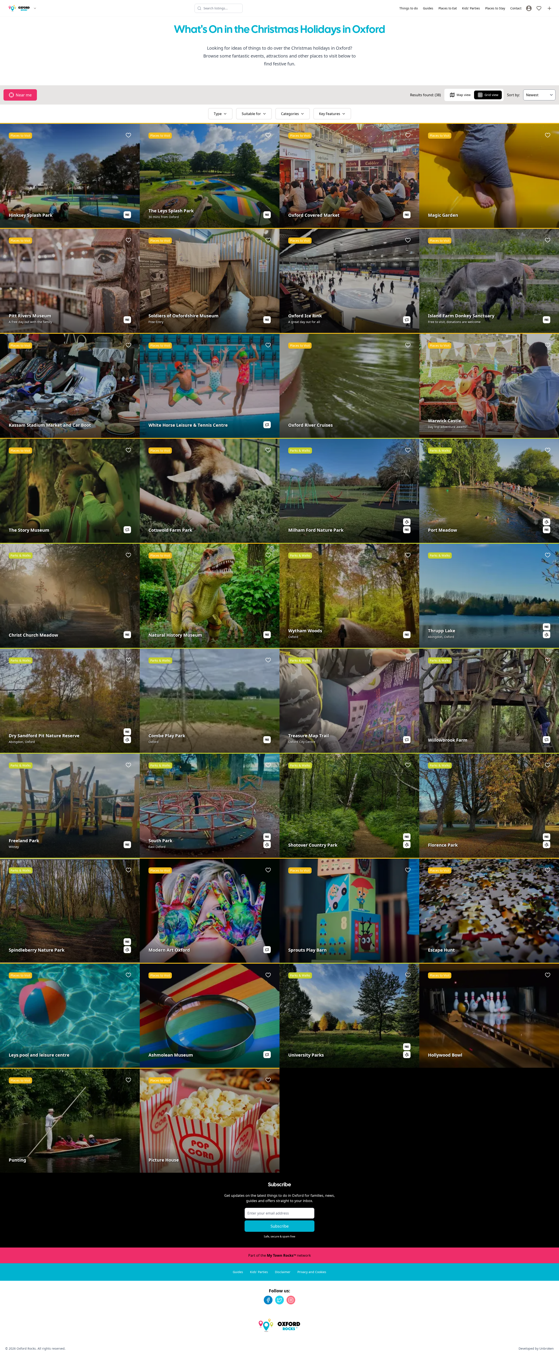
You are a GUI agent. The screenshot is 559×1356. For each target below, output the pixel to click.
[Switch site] (35, 8)
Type (218, 113)
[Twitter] (279, 1300)
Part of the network (279, 1255)
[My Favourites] (539, 8)
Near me (24, 95)
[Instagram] (290, 1300)
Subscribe (280, 1226)
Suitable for (251, 113)
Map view (464, 95)
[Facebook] (268, 1300)
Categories (290, 113)
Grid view (491, 95)
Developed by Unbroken (536, 1348)
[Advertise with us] (549, 8)
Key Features (329, 113)
